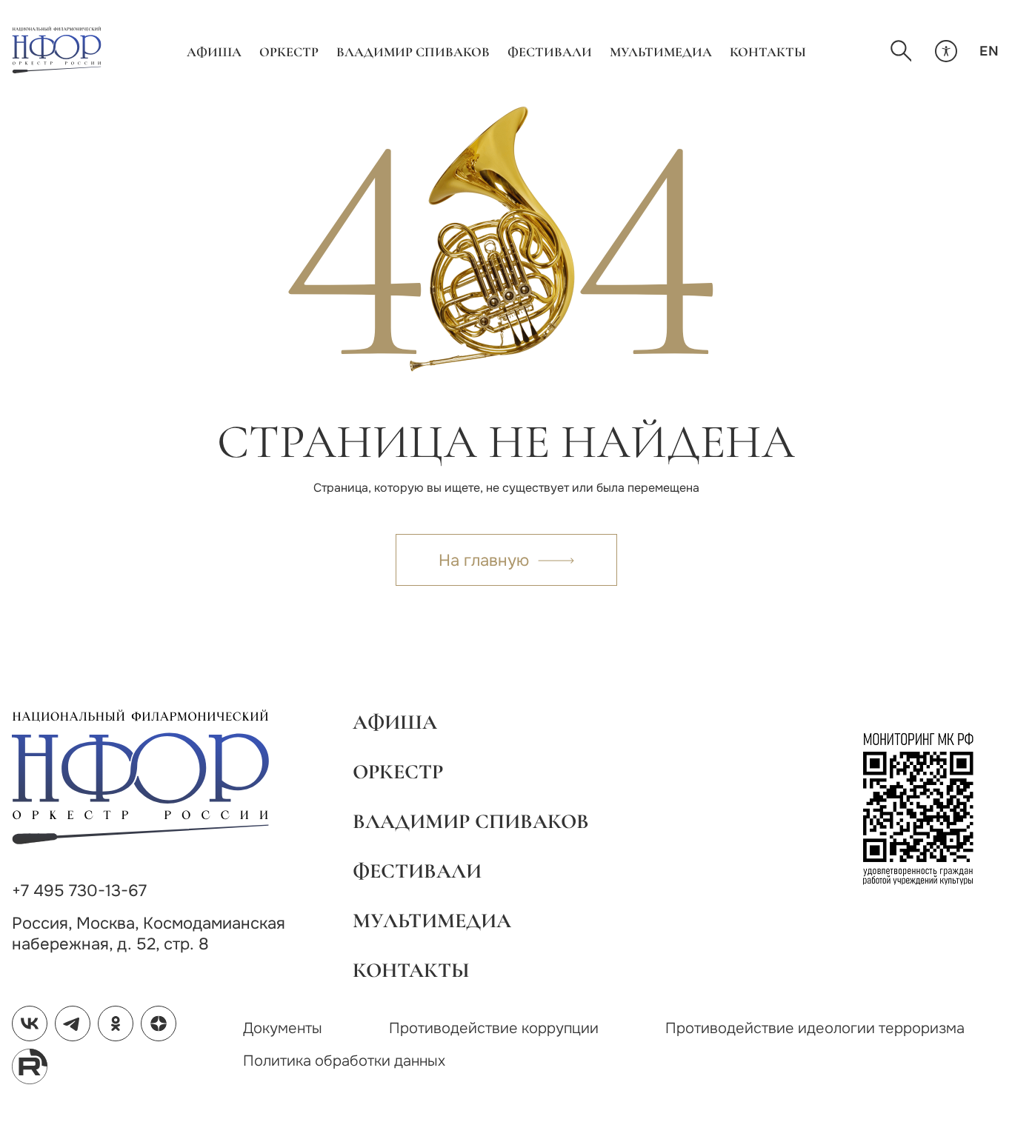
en (989, 51)
